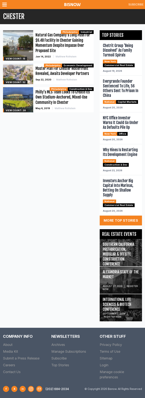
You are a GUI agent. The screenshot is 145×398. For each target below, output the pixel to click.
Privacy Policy (111, 345)
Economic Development (78, 65)
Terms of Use (110, 351)
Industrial (86, 32)
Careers (9, 365)
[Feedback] (39, 389)
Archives (58, 345)
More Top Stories (121, 220)
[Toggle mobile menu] (5, 4)
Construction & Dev (80, 89)
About (7, 345)
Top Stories (60, 365)
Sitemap (106, 358)
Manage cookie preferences (112, 374)
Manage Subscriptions (68, 351)
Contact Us (12, 372)
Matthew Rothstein (66, 56)
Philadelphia (70, 32)
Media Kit (10, 351)
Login (104, 365)
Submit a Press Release (21, 358)
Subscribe (135, 4)
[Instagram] (31, 389)
